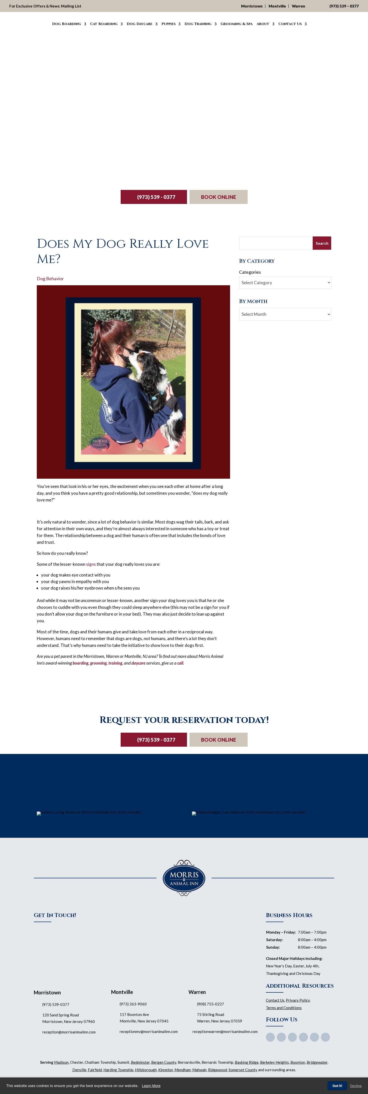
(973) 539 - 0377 (156, 197)
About (263, 24)
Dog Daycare (139, 24)
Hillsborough (146, 1069)
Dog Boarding (66, 24)
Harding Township (118, 1069)
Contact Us (290, 24)
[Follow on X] (281, 1037)
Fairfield (95, 1069)
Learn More (151, 1085)
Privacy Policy (298, 1000)
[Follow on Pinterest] (303, 1037)
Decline (356, 1086)
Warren (298, 6)
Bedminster (140, 1062)
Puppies (168, 24)
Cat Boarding (104, 24)
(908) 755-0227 (210, 1004)
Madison (61, 1062)
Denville (79, 1069)
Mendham (182, 1069)
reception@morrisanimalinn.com (69, 1032)
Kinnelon (165, 1069)
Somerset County (243, 1069)
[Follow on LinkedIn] (325, 1037)
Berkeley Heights (274, 1062)
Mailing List (71, 6)
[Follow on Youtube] (292, 1037)
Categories (250, 272)
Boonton (297, 1062)
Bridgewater (317, 1062)
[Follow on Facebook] (270, 1037)
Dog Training (198, 24)
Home (44, 23)
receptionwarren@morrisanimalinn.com (225, 1031)
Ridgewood (217, 1069)
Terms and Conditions (284, 1007)
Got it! (337, 1086)
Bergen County (163, 1062)
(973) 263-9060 (133, 1004)
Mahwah (199, 1069)
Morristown (252, 6)
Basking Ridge (247, 1062)
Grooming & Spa (237, 24)
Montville (277, 6)
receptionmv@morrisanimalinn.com (149, 1031)
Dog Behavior (50, 278)
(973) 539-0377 (55, 1004)
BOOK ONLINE (218, 197)
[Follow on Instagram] (314, 1037)
